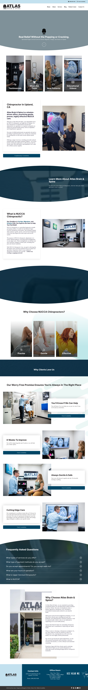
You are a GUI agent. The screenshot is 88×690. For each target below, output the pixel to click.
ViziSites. (29, 688)
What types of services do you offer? (21, 558)
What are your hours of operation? (20, 571)
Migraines (27, 221)
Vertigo (20, 221)
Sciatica (9, 223)
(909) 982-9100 (35, 678)
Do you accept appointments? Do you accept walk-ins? (28, 566)
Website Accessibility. (41, 688)
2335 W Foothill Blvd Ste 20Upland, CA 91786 (33, 674)
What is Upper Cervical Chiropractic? (21, 575)
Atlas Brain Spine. (12, 688)
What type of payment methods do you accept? (25, 562)
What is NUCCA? (13, 579)
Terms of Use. (34, 688)
